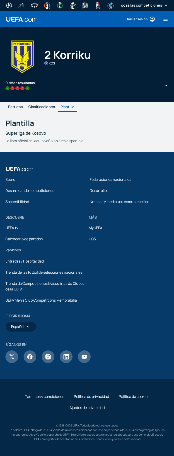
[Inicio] (19, 169)
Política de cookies (134, 396)
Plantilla (67, 107)
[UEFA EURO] (98, 4)
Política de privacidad (91, 396)
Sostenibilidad (17, 201)
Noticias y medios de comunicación (119, 201)
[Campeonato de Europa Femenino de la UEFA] (110, 4)
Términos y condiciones (44, 396)
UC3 (92, 238)
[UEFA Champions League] (9, 4)
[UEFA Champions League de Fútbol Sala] (21, 4)
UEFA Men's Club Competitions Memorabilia (41, 300)
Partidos (15, 107)
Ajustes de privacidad (87, 407)
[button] (164, 19)
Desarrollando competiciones (29, 190)
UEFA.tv (11, 227)
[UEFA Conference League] (59, 4)
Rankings (13, 250)
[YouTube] (84, 361)
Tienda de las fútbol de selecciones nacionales (43, 272)
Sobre (10, 179)
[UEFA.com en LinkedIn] (66, 361)
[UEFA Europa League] (47, 4)
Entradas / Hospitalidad (24, 261)
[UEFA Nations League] (85, 4)
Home (21, 19)
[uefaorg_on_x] (11, 361)
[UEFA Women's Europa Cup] (72, 4)
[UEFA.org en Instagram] (48, 361)
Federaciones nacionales (110, 179)
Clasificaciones (41, 107)
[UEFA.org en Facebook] (30, 361)
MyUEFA (95, 227)
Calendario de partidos (24, 238)
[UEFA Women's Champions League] (34, 4)
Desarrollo (98, 190)
